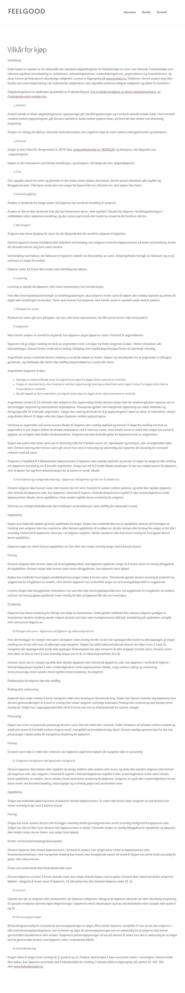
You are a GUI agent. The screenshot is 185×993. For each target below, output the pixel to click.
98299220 (108, 149)
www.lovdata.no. (116, 78)
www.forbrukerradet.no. (29, 966)
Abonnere (130, 12)
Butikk (146, 12)
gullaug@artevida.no (86, 149)
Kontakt (162, 12)
